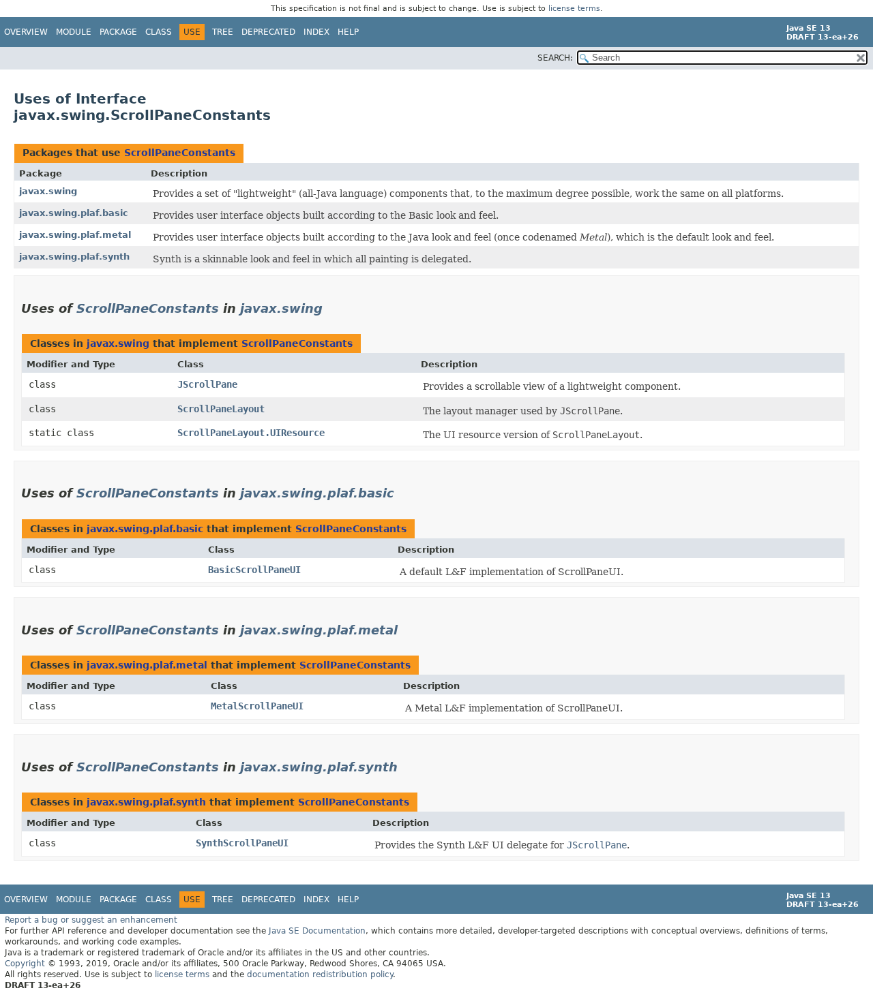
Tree (222, 32)
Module (73, 32)
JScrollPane (207, 384)
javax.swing (48, 191)
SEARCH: (555, 58)
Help (348, 32)
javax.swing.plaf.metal (75, 235)
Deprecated (268, 32)
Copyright (25, 963)
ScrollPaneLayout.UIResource (251, 432)
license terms (574, 8)
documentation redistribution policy (320, 974)
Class (158, 32)
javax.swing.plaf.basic (73, 213)
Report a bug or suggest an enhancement (91, 920)
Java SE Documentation (317, 931)
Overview (26, 32)
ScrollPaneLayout (221, 408)
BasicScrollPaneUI (254, 569)
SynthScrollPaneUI (242, 842)
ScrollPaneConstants (179, 152)
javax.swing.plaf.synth (74, 256)
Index (316, 32)
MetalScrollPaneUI (257, 706)
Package (118, 32)
